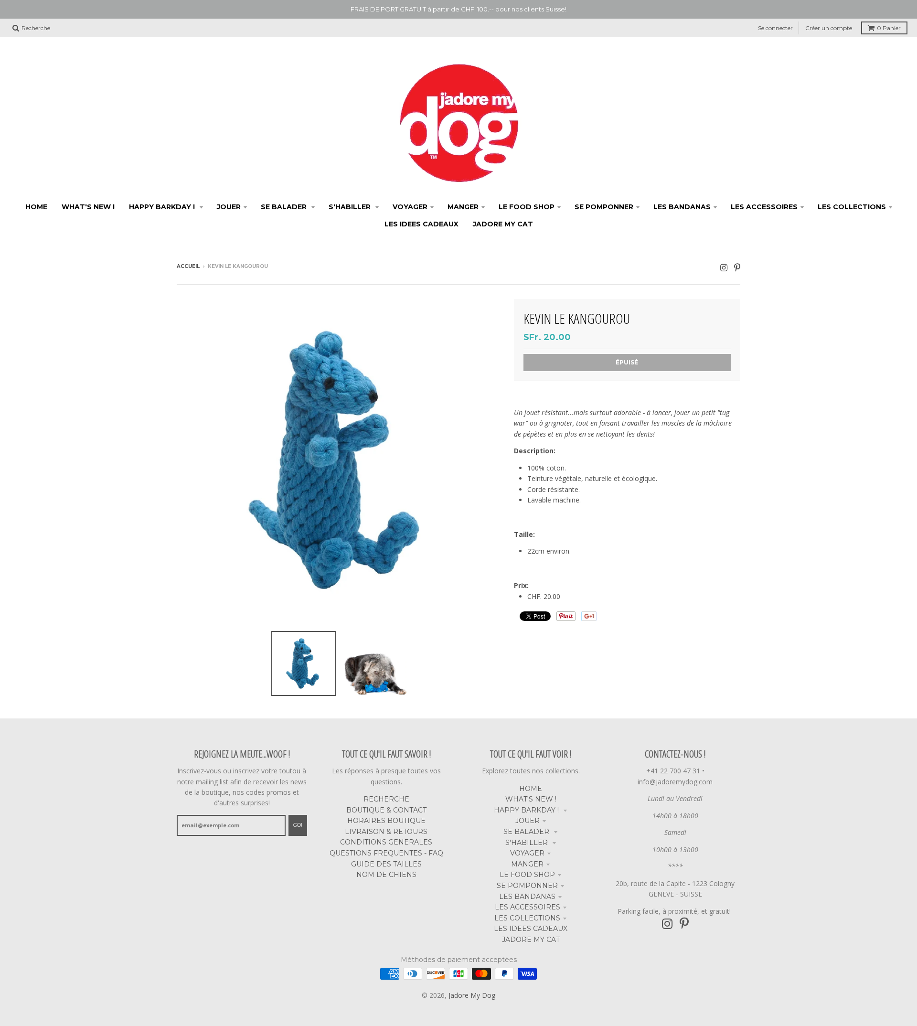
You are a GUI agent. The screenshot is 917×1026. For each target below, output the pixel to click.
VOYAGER (527, 853)
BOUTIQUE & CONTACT (386, 810)
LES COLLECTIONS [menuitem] (852, 207)
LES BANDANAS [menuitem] (682, 207)
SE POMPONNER (527, 885)
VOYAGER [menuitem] (410, 207)
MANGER (527, 864)
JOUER (527, 820)
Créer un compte (828, 28)
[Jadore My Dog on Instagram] (723, 267)
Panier (889, 28)
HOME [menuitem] (36, 207)
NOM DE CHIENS (386, 874)
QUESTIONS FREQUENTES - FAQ (386, 853)
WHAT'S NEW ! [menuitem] (88, 207)
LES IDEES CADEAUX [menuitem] (421, 224)
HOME (530, 788)
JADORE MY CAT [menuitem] (503, 224)
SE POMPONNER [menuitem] (604, 207)
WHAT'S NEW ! (530, 799)
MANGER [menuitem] (463, 207)
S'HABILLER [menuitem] (351, 207)
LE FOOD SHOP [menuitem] (526, 207)
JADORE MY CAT (531, 939)
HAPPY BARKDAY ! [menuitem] (163, 207)
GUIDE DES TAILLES (386, 864)
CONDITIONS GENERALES (386, 842)
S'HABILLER (527, 842)
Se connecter (775, 28)
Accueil (188, 266)
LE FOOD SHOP (527, 874)
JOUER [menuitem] (229, 207)
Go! (297, 825)
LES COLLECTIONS (527, 918)
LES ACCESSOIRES (527, 907)
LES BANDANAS (527, 896)
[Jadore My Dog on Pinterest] (737, 267)
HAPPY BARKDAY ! (527, 810)
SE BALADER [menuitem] (285, 207)
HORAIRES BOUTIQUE (386, 820)
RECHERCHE (386, 799)
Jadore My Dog (471, 995)
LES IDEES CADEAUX (530, 928)
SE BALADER (527, 831)
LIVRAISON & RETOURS (386, 831)
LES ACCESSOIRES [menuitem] (764, 207)
